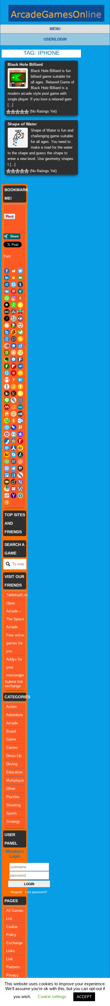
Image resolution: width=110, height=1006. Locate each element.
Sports (11, 813)
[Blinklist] (20, 318)
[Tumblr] (20, 284)
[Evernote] (7, 359)
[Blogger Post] (7, 325)
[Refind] (7, 448)
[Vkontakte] (7, 291)
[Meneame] (13, 407)
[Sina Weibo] (20, 448)
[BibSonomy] (7, 318)
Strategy (13, 821)
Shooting (13, 805)
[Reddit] (13, 271)
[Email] (20, 278)
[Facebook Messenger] (13, 359)
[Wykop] (7, 495)
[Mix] (7, 414)
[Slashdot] (20, 454)
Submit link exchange (14, 684)
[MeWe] (20, 407)
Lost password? (36, 892)
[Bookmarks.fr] (20, 325)
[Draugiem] (13, 352)
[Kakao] (20, 386)
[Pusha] (7, 441)
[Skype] (13, 454)
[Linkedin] (7, 278)
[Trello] (7, 475)
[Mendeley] (7, 407)
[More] (7, 502)
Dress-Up (13, 756)
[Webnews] (13, 489)
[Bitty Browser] (13, 318)
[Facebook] (7, 271)
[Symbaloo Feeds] (7, 468)
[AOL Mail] (7, 312)
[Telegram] (13, 468)
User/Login (55, 39)
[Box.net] (7, 332)
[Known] (20, 393)
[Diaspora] (13, 346)
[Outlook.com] (20, 420)
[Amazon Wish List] (20, 305)
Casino (11, 747)
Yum (7, 256)
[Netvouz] (7, 420)
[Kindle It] (13, 393)
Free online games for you (15, 643)
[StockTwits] (13, 461)
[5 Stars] (26, 111)
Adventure (14, 715)
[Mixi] (13, 414)
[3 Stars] (17, 111)
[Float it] (13, 284)
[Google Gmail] (7, 380)
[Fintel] (7, 366)
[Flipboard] (13, 366)
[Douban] (7, 352)
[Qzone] (13, 441)
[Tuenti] (13, 475)
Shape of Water (22, 124)
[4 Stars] (22, 111)
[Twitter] (20, 271)
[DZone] (20, 352)
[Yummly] (20, 298)
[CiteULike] (7, 339)
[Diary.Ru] (7, 346)
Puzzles (12, 797)
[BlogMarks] (13, 325)
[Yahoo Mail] (13, 495)
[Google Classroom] (20, 373)
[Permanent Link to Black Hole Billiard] (18, 78)
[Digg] (7, 284)
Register (17, 892)
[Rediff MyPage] (20, 441)
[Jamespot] (13, 386)
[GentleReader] (7, 373)
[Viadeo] (13, 482)
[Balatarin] (20, 312)
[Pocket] (7, 434)
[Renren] (13, 448)
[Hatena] (20, 380)
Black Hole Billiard (25, 64)
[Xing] (20, 291)
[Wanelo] (7, 489)
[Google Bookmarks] (13, 373)
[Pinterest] (13, 291)
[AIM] (13, 305)
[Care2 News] (20, 332)
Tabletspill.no (17, 595)
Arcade (12, 723)
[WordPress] (20, 489)
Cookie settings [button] (52, 996)
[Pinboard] (13, 427)
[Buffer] (7, 305)
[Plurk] (20, 427)
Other (10, 788)
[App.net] (13, 312)
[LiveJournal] (13, 400)
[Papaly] (7, 427)
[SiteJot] (7, 454)
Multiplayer (15, 780)
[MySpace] (20, 414)
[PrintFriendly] (13, 434)
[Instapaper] (7, 386)
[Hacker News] (13, 380)
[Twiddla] (20, 475)
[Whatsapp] (7, 298)
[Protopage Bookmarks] (20, 434)
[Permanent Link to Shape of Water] (18, 138)
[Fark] (20, 359)
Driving (11, 764)
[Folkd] (20, 366)
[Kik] (7, 393)
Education (14, 772)
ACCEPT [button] (84, 997)
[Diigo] (20, 346)
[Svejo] (20, 461)
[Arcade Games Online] (56, 14)
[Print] (13, 278)
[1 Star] (8, 111)
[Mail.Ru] (20, 400)
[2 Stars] (13, 111)
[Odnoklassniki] (13, 420)
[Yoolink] (20, 495)
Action (11, 707)
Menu (55, 29)
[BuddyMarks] (13, 332)
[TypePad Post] (7, 482)
